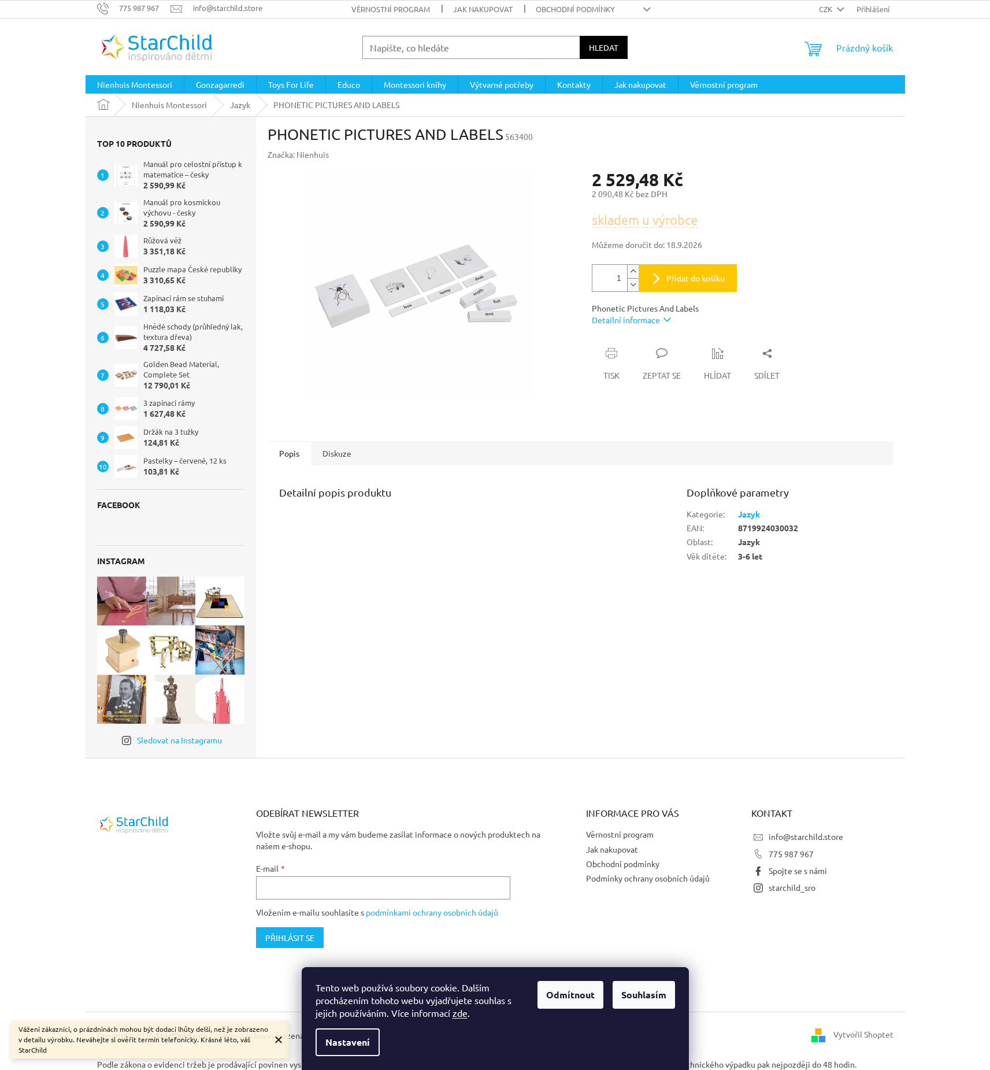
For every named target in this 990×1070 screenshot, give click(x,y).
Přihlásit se (289, 937)
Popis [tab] (289, 453)
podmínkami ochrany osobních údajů (432, 912)
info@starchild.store (806, 836)
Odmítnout (570, 994)
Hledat (603, 47)
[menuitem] (135, 84)
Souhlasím (643, 994)
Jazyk (749, 514)
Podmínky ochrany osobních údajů (648, 878)
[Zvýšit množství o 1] (633, 271)
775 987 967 (791, 854)
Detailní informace (626, 319)
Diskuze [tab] (336, 453)
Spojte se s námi (798, 870)
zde (460, 1013)
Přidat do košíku (695, 278)
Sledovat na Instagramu (179, 740)
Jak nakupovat (483, 9)
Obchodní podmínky (575, 9)
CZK (826, 9)
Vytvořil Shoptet (863, 1034)
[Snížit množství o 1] (633, 284)
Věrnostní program (390, 9)
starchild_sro (792, 887)
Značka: (298, 154)
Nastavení (347, 1042)
